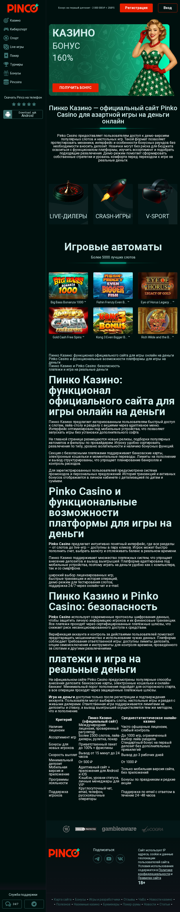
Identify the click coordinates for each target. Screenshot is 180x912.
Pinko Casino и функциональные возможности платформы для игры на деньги (107, 360)
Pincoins (16, 82)
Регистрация (136, 8)
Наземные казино (87, 904)
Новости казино (160, 899)
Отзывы (129, 899)
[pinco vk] (120, 858)
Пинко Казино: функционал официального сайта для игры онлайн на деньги (111, 355)
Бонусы (15, 73)
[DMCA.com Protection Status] (86, 828)
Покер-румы (131, 904)
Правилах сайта (149, 878)
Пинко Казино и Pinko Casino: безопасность (84, 366)
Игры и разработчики (104, 899)
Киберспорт (18, 29)
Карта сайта (63, 899)
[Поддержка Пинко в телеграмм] (34, 904)
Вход (168, 8)
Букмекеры (111, 904)
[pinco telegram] (97, 858)
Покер (14, 55)
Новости (150, 904)
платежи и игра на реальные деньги (78, 369)
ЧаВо (142, 899)
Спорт (14, 38)
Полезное (63, 904)
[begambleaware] (119, 828)
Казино (15, 20)
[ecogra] (152, 827)
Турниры (16, 64)
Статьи (165, 904)
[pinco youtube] (108, 858)
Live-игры (17, 47)
